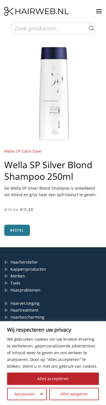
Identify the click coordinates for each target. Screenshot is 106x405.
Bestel (17, 230)
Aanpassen (24, 394)
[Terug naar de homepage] (36, 11)
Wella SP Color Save (22, 151)
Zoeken (91, 28)
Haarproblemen (25, 290)
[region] (53, 363)
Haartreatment (24, 310)
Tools (15, 283)
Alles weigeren (74, 394)
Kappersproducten (28, 269)
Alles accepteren (53, 378)
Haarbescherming (27, 317)
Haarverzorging (25, 303)
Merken (17, 276)
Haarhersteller (24, 262)
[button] (99, 11)
